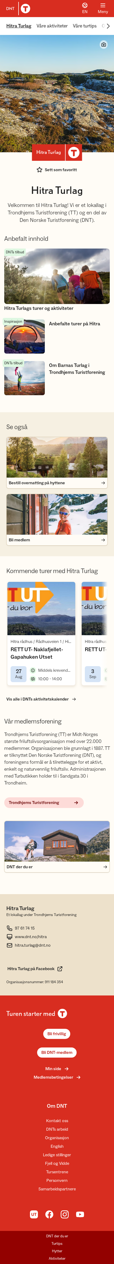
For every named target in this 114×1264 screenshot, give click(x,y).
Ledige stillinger (57, 1155)
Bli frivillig (56, 1034)
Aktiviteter (57, 1258)
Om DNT (57, 1106)
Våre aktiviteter (52, 26)
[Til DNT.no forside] (17, 8)
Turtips (57, 1243)
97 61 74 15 (25, 928)
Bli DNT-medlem (56, 1052)
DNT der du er (57, 1236)
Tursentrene (57, 1172)
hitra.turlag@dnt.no (33, 945)
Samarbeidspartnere (57, 1189)
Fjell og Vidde (57, 1163)
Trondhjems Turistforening (34, 802)
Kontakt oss (57, 1120)
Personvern (57, 1180)
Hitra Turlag (18, 26)
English (57, 1146)
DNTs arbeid (57, 1129)
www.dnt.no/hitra (31, 936)
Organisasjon (57, 1138)
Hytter (57, 1251)
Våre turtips (85, 26)
